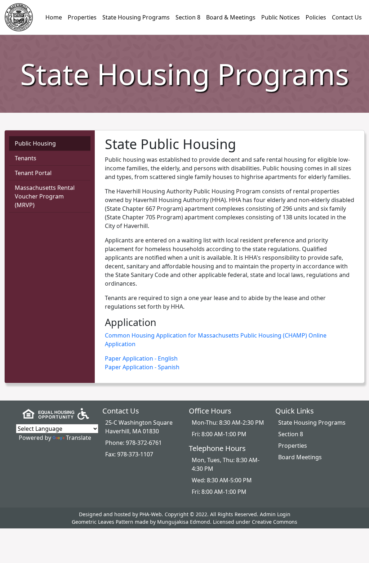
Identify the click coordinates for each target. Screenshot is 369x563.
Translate (78, 438)
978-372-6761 (144, 443)
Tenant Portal (33, 173)
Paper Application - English (141, 358)
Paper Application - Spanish (142, 367)
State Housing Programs (136, 17)
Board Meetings (300, 457)
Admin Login (275, 514)
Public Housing (35, 143)
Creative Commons (274, 521)
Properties (82, 17)
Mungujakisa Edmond (183, 521)
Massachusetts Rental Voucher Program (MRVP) (45, 196)
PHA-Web (150, 514)
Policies (316, 17)
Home (53, 17)
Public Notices (280, 17)
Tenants (25, 158)
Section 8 (187, 17)
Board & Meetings (230, 17)
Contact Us (347, 17)
